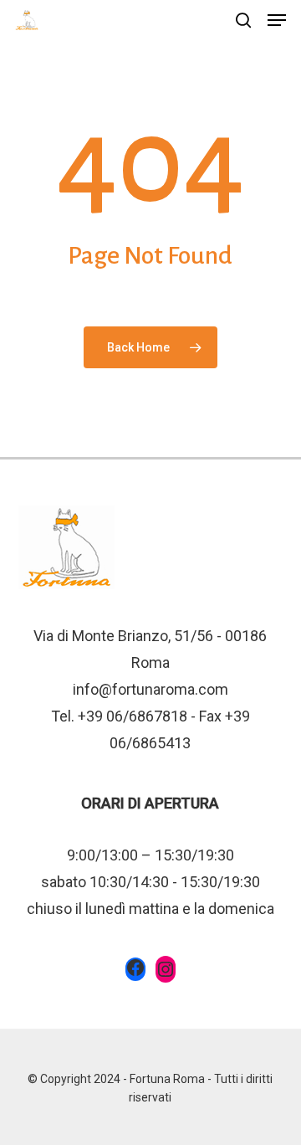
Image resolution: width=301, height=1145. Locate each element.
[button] (277, 20)
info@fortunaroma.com (150, 689)
